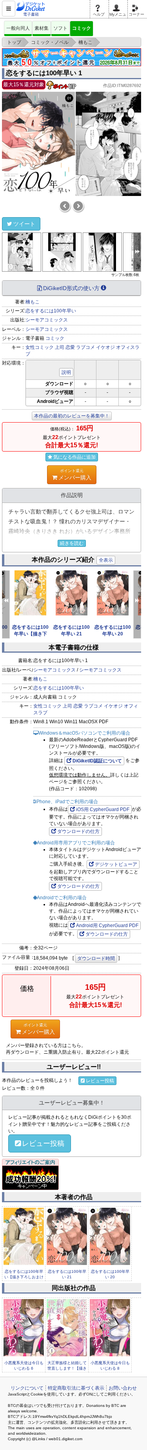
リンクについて (27, 1388)
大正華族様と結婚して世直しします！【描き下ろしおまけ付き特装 (67, 1368)
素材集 (41, 28)
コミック (81, 28)
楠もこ (32, 302)
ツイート (24, 224)
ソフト (60, 28)
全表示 (106, 560)
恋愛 (70, 347)
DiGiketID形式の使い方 (71, 288)
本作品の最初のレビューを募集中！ (71, 416)
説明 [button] (66, 372)
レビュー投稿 (100, 1080)
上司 (59, 347)
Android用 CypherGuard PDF (107, 925)
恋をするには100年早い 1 (44, 73)
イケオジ (105, 347)
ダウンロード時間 (96, 958)
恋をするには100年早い (50, 311)
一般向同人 (18, 28)
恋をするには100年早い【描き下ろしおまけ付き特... (24, 1277)
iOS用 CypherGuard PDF (102, 809)
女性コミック (39, 347)
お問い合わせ (123, 1388)
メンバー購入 (74, 474)
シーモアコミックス (46, 320)
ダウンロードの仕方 (78, 831)
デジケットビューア (116, 864)
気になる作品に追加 (74, 457)
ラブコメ (85, 347)
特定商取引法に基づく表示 (76, 1388)
